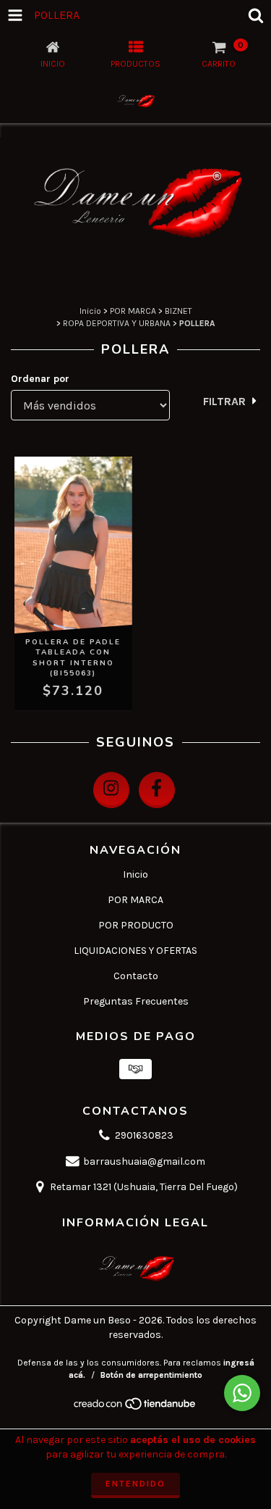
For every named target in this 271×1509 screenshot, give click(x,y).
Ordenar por (40, 379)
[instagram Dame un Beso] (111, 790)
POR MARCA (133, 311)
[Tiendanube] (135, 1407)
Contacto (135, 976)
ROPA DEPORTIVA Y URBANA (117, 323)
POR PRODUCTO (135, 925)
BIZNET (178, 311)
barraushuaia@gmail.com (144, 1161)
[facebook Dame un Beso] (157, 790)
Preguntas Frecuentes (136, 1001)
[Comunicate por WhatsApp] (242, 1393)
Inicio (90, 311)
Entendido (135, 1484)
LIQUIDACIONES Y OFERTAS (135, 950)
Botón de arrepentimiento (151, 1375)
